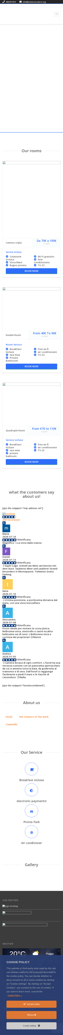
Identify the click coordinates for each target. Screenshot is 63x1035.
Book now (31, 270)
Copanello (11, 724)
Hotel (9, 716)
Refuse (30, 1015)
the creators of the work (33, 716)
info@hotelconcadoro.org (34, 2)
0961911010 (10, 2)
